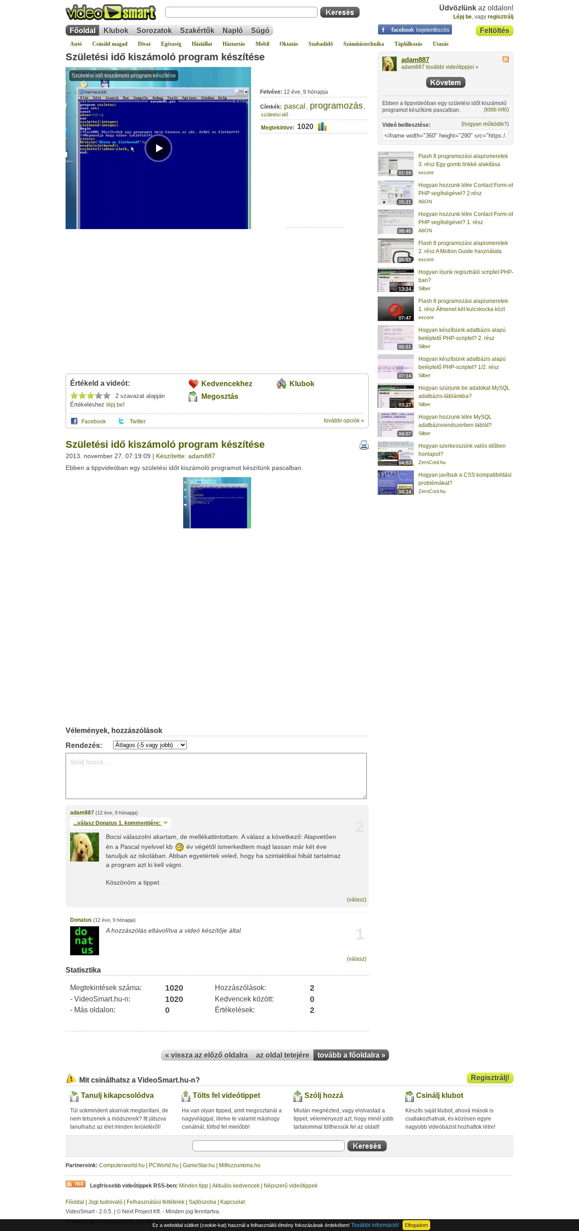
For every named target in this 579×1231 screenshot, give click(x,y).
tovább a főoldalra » (351, 1055)
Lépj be (462, 17)
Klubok (116, 30)
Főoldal (82, 30)
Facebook (93, 421)
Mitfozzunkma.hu (240, 1165)
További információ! (375, 1225)
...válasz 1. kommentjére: (117, 823)
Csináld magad (110, 44)
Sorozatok (154, 30)
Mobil (262, 44)
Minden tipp (193, 1186)
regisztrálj (500, 17)
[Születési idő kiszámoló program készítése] (217, 526)
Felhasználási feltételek (156, 1202)
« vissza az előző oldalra (206, 1055)
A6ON (425, 201)
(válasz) (356, 899)
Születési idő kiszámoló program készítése (165, 56)
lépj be (114, 405)
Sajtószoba (202, 1202)
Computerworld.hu (122, 1165)
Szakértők (197, 30)
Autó (76, 44)
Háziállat (202, 44)
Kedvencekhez (226, 384)
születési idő (274, 114)
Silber (424, 288)
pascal (294, 106)
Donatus (81, 920)
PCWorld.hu (164, 1165)
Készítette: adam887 (185, 456)
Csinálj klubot (439, 1095)
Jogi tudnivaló (105, 1202)
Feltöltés (494, 30)
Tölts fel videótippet (226, 1095)
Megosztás (219, 396)
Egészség (171, 44)
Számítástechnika (363, 44)
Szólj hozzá (323, 1095)
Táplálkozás (408, 44)
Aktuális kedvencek (236, 1186)
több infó (496, 109)
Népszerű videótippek (291, 1186)
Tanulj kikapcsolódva (117, 1095)
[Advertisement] (314, 199)
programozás (336, 105)
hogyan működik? (485, 124)
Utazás (441, 44)
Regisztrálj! (490, 1078)
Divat (144, 44)
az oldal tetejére (282, 1055)
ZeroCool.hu (432, 462)
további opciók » (344, 420)
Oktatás (289, 44)
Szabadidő (320, 44)
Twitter (138, 421)
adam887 (82, 812)
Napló (233, 30)
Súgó (260, 30)
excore (426, 172)
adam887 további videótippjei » (440, 67)
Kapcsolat (232, 1202)
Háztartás (234, 44)
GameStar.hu (199, 1165)
